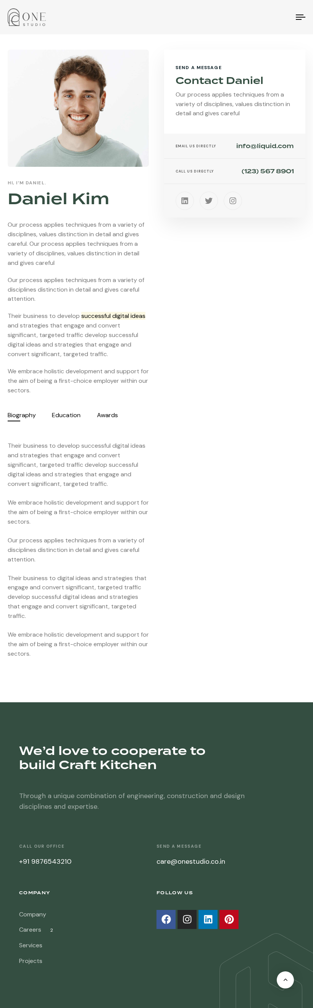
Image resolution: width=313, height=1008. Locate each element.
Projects (30, 961)
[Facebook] (166, 919)
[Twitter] (209, 201)
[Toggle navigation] (255, 17)
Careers (36, 930)
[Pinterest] (229, 919)
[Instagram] (233, 201)
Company (32, 914)
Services (30, 945)
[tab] (22, 415)
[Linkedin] (185, 201)
